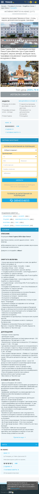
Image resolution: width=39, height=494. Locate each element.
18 (37, 83)
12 (25, 40)
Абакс (7, 123)
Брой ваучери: (7, 153)
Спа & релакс (7, 216)
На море (21, 216)
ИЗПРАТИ (19, 180)
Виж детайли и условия (27, 101)
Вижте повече (15, 488)
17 (36, 40)
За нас (3, 486)
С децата (6, 225)
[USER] (31, 2)
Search (25, 2)
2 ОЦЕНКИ (8, 129)
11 (23, 40)
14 (29, 40)
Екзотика (6, 222)
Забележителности (22, 219)
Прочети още (18, 437)
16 (34, 40)
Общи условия (5, 488)
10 (21, 40)
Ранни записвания (22, 225)
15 (32, 40)
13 (27, 40)
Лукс (17, 222)
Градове (6, 219)
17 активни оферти (12, 132)
